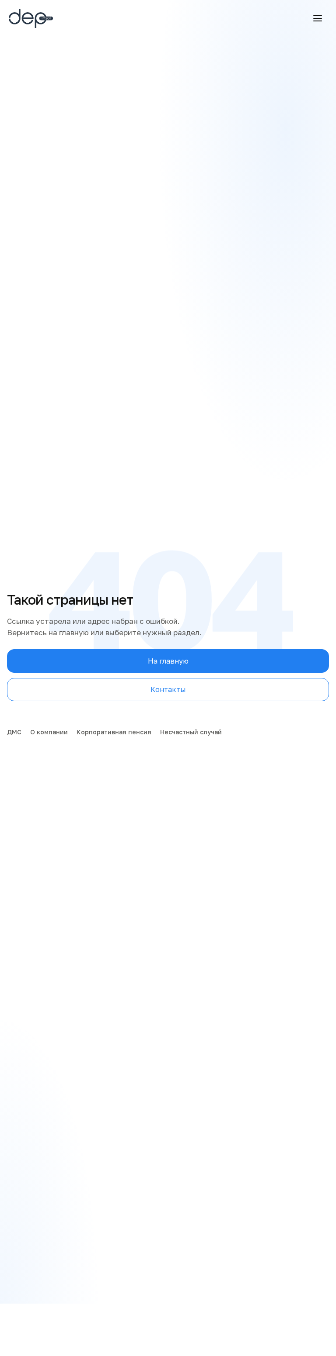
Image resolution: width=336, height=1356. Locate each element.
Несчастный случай (191, 732)
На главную (168, 661)
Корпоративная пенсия (114, 732)
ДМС (14, 732)
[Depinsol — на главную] (41, 18)
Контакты (168, 689)
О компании (49, 732)
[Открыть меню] (317, 18)
